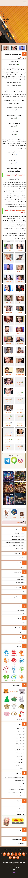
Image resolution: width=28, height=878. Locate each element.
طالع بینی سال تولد (20, 719)
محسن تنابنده (8, 402)
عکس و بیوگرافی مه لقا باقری (6, 24)
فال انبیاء (22, 567)
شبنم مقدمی (20, 395)
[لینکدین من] (10, 857)
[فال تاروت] (20, 476)
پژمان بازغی (8, 302)
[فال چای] (20, 499)
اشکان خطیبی (20, 425)
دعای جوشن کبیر (20, 610)
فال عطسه (22, 834)
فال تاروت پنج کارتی (20, 747)
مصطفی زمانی (8, 343)
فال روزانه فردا (21, 843)
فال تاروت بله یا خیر (20, 765)
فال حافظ (22, 805)
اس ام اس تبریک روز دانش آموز (18, 536)
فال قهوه (22, 576)
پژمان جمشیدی (8, 323)
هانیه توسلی (20, 302)
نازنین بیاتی (8, 250)
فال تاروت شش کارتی (19, 750)
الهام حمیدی (8, 261)
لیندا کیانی (8, 448)
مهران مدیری (8, 419)
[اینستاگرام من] (12, 854)
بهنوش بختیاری (8, 442)
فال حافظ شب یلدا (20, 811)
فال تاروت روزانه (20, 728)
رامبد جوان (20, 442)
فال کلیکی (22, 622)
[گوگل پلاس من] (17, 857)
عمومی (18, 522)
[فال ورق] (8, 499)
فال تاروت (22, 768)
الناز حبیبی (8, 292)
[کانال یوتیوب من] (14, 857)
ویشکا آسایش (8, 385)
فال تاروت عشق (21, 759)
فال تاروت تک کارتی (20, 737)
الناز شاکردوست (8, 435)
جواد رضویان (8, 425)
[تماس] (8, 854)
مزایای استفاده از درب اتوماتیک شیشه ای (16, 790)
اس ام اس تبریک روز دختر (19, 548)
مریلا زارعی (20, 250)
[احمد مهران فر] (22, 48)
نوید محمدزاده (20, 343)
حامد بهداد (20, 312)
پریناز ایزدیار (20, 385)
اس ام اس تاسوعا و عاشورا (19, 533)
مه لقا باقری (20, 323)
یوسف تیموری (20, 419)
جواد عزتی (20, 261)
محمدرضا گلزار (20, 435)
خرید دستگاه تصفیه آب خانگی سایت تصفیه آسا (14, 777)
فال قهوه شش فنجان (20, 582)
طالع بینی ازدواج (14, 517)
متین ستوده (20, 281)
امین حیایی (20, 448)
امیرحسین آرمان (8, 354)
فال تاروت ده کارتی (20, 756)
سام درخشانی (8, 374)
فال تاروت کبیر (21, 731)
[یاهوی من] (23, 854)
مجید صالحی (20, 354)
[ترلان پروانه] (14, 48)
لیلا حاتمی (20, 292)
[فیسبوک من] (15, 854)
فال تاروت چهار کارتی (20, 744)
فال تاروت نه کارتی (20, 753)
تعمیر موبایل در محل (20, 796)
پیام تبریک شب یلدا (20, 814)
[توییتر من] (4, 854)
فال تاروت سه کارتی (20, 741)
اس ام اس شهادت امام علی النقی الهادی (16, 545)
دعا (23, 613)
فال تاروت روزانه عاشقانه (19, 762)
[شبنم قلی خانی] (6, 48)
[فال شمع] (8, 488)
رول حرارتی (22, 783)
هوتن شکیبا (8, 364)
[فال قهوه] (20, 488)
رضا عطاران (20, 364)
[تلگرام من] (19, 854)
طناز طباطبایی (8, 281)
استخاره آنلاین (21, 558)
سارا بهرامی (20, 402)
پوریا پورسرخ (8, 412)
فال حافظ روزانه (21, 808)
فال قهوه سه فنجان (20, 579)
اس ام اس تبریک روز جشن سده (18, 539)
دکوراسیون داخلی (20, 787)
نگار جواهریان (20, 333)
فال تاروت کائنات (20, 734)
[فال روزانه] (8, 476)
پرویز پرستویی (20, 412)
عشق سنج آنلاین (21, 632)
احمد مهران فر (8, 271)
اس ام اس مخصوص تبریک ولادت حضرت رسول (15, 542)
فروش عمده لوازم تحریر (19, 780)
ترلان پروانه (8, 395)
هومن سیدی (8, 333)
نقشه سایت (9, 867)
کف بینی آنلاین (6, 517)
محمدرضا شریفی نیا (20, 374)
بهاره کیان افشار (8, 312)
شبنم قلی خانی (20, 271)
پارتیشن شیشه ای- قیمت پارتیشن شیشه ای (15, 793)
